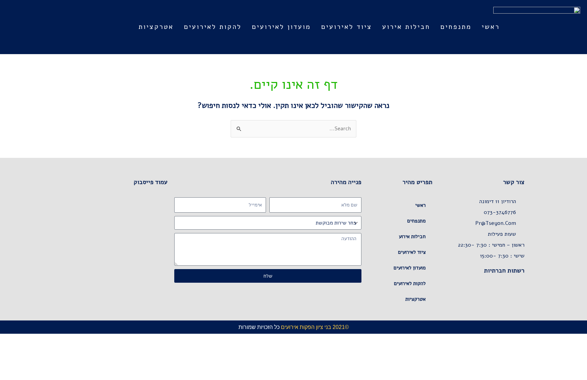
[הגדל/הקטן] (580, 339)
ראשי (491, 26)
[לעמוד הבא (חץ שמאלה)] (565, 348)
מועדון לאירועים (281, 26)
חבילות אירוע (406, 26)
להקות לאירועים (213, 26)
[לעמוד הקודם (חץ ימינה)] (580, 348)
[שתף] (550, 339)
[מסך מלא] (565, 339)
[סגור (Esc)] (535, 339)
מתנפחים (456, 26)
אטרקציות (156, 26)
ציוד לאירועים (346, 26)
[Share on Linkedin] (481, 296)
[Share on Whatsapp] (507, 296)
